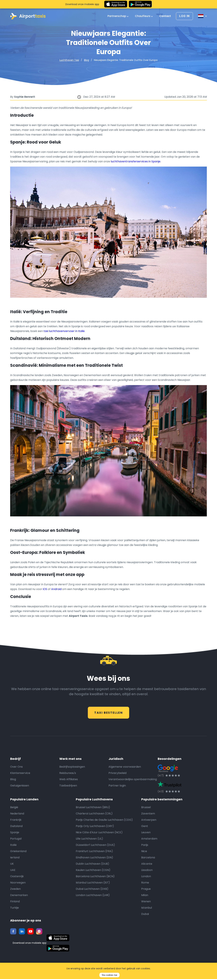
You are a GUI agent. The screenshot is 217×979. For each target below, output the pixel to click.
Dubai (145, 914)
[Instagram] (39, 931)
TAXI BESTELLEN (108, 712)
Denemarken (19, 895)
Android (56, 589)
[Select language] (202, 16)
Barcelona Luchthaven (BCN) (95, 876)
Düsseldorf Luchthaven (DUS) (95, 845)
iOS (45, 589)
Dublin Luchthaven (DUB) (92, 864)
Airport (32, 16)
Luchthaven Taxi (69, 60)
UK (12, 864)
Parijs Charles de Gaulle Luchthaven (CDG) (104, 820)
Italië (13, 845)
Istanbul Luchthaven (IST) (93, 883)
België (14, 807)
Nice (144, 851)
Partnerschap (117, 16)
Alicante (146, 864)
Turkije (14, 908)
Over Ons (16, 767)
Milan (144, 895)
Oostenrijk (17, 876)
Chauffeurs (143, 16)
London (146, 876)
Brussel (146, 807)
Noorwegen (18, 883)
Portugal (16, 839)
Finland (15, 901)
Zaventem (148, 813)
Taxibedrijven (68, 785)
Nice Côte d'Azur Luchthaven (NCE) (99, 832)
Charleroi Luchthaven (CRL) (94, 813)
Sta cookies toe (109, 975)
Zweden (15, 889)
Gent (144, 826)
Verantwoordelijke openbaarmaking (132, 779)
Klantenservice (20, 773)
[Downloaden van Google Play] (140, 4)
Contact (165, 16)
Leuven (146, 832)
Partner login (117, 785)
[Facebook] (13, 931)
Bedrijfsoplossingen (72, 767)
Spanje (14, 832)
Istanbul (146, 908)
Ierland (14, 857)
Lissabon (147, 870)
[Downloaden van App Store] (115, 4)
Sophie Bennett (24, 97)
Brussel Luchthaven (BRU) (93, 807)
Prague (146, 889)
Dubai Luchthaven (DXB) (92, 889)
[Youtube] (30, 931)
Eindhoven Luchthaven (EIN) (94, 857)
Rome (145, 883)
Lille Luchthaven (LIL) (89, 839)
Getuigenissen (19, 785)
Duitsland (16, 826)
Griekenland (18, 851)
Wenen (146, 901)
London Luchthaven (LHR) (93, 895)
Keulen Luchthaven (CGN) (93, 870)
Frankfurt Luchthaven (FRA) (94, 851)
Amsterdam (149, 839)
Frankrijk (16, 820)
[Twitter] (22, 931)
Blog (86, 60)
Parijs (144, 845)
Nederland (17, 813)
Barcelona (148, 857)
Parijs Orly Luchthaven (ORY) (95, 826)
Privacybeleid (117, 773)
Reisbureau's (67, 773)
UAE (12, 870)
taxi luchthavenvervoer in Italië (64, 331)
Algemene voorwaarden (124, 767)
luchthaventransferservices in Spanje (135, 161)
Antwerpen (148, 820)
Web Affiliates (68, 779)
